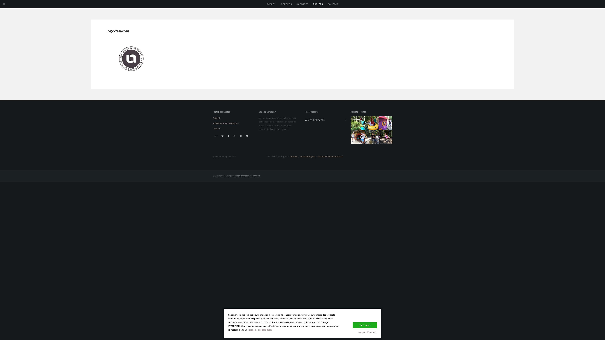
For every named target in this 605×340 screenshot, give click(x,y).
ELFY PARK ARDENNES (315, 119)
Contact (333, 4)
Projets (318, 4)
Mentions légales (308, 156)
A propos (286, 4)
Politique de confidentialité (330, 156)
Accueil (271, 4)
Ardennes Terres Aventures (226, 123)
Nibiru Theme (241, 175)
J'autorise (365, 325)
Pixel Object (255, 175)
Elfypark (216, 118)
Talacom (216, 128)
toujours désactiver (367, 332)
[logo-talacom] (131, 58)
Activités (302, 4)
